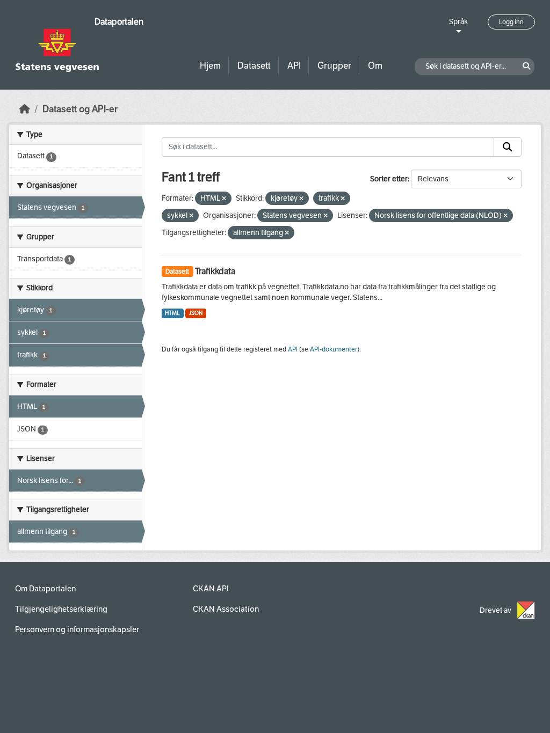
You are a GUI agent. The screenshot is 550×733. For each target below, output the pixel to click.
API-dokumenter (333, 349)
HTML (172, 313)
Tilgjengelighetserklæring (61, 609)
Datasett (254, 65)
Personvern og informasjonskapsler (77, 629)
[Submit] (508, 147)
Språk (458, 21)
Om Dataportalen (45, 588)
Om (375, 65)
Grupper (334, 65)
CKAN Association (226, 609)
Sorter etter (389, 179)
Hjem (210, 65)
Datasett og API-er (80, 109)
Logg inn (511, 22)
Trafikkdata (215, 271)
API (294, 65)
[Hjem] (24, 109)
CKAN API (211, 588)
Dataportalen (119, 22)
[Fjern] (224, 198)
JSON (195, 313)
